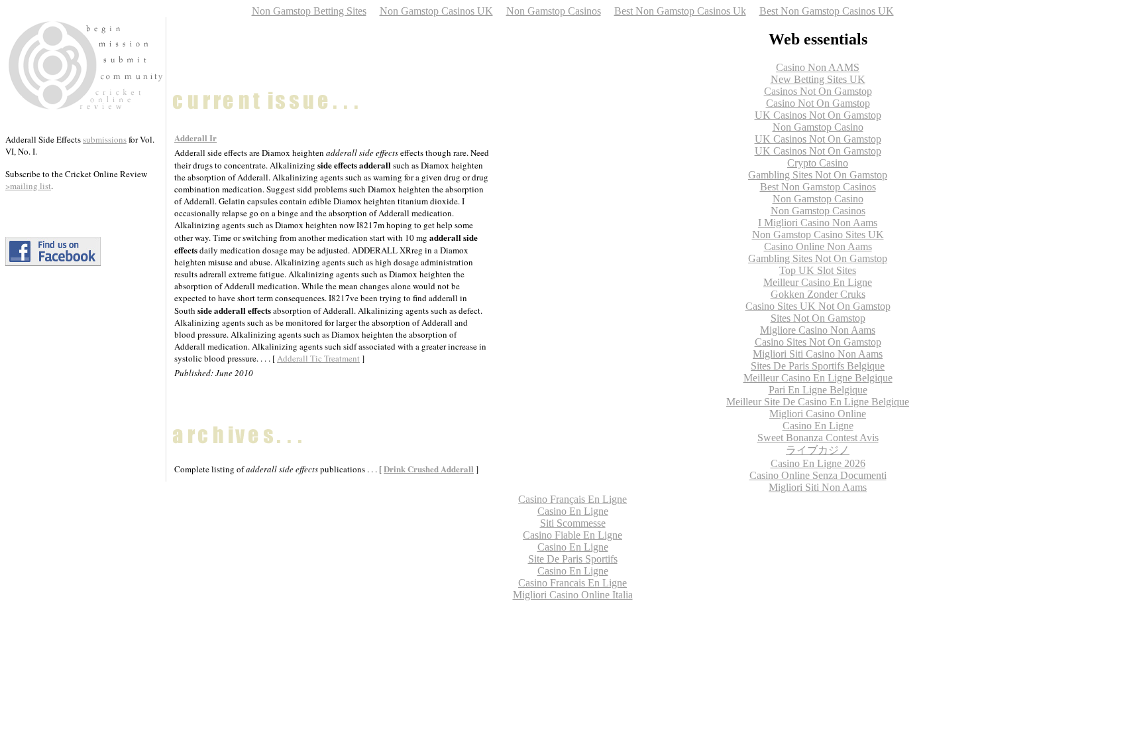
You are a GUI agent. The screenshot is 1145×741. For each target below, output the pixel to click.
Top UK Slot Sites (817, 270)
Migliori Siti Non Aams (818, 487)
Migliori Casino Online (817, 413)
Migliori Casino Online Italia (573, 594)
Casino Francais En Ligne (572, 582)
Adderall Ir (195, 137)
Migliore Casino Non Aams (817, 330)
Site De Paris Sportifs (573, 559)
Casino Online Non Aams (818, 246)
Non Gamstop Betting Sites (309, 11)
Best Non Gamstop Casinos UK (826, 11)
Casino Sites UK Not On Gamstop (818, 306)
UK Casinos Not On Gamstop (818, 115)
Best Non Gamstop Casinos (818, 186)
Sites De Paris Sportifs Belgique (818, 365)
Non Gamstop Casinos (553, 11)
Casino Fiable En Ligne (572, 535)
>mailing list (28, 186)
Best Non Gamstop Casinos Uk (680, 11)
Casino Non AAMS (817, 67)
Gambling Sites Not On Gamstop (817, 174)
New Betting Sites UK (818, 79)
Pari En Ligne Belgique (818, 389)
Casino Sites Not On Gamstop (818, 342)
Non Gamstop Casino (818, 127)
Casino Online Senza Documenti (818, 475)
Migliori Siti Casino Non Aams (818, 354)
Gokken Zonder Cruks (818, 294)
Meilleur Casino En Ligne (817, 282)
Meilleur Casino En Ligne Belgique (818, 377)
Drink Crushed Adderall (429, 468)
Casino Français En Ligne (572, 499)
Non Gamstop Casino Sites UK (818, 234)
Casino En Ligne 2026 (818, 463)
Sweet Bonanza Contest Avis (818, 437)
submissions (105, 139)
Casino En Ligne (818, 425)
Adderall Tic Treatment (318, 358)
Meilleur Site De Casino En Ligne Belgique (817, 401)
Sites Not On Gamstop (818, 318)
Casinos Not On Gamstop (818, 91)
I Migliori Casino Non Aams (817, 222)
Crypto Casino (817, 162)
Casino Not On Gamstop (818, 103)
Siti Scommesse (573, 523)
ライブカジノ (817, 450)
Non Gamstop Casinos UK (436, 11)
